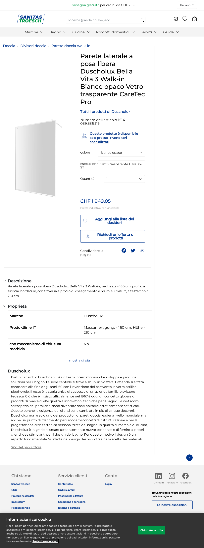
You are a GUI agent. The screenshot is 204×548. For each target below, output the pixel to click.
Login (108, 483)
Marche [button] (32, 32)
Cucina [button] (79, 32)
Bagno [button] (55, 32)
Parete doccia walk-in (70, 46)
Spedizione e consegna (71, 501)
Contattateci (65, 483)
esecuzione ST (89, 165)
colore (85, 152)
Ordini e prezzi (66, 489)
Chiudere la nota (151, 530)
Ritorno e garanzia (69, 507)
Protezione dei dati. (45, 541)
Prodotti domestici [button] (113, 32)
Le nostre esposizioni (172, 505)
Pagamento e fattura (70, 495)
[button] (142, 250)
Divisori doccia (33, 46)
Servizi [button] (146, 32)
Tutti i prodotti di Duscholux (105, 111)
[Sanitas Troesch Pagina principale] (31, 19)
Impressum (18, 501)
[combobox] (105, 20)
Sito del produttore (26, 447)
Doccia (9, 46)
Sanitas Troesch (20, 483)
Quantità (87, 179)
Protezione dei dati (22, 495)
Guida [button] (169, 32)
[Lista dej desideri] (184, 19)
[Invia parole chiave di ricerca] (142, 20)
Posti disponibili (20, 507)
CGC (14, 489)
